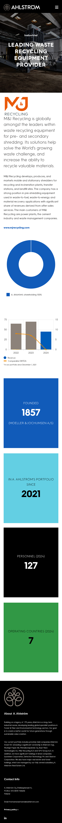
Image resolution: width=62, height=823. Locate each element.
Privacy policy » (11, 809)
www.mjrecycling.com (17, 227)
